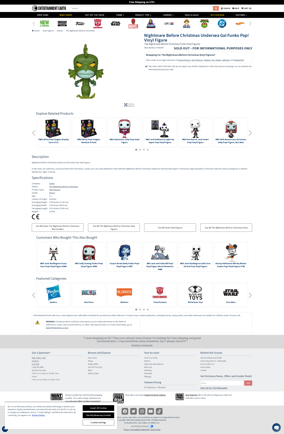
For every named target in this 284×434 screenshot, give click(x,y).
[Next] (250, 23)
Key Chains (216, 60)
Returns (147, 361)
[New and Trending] (44, 23)
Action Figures (184, 60)
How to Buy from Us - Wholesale (213, 361)
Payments (148, 373)
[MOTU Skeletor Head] (151, 23)
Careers (203, 370)
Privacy (127, 429)
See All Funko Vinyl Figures (170, 227)
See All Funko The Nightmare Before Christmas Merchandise (57, 228)
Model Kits (239, 60)
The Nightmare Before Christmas (63, 186)
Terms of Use (155, 429)
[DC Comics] (222, 23)
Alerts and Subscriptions (153, 364)
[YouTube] (150, 411)
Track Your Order (151, 358)
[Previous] (33, 23)
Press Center (205, 367)
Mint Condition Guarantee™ (90, 401)
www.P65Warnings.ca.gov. (57, 327)
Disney (52, 192)
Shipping (147, 376)
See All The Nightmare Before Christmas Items (226, 227)
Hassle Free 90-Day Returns (155, 395)
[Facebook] (125, 411)
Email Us (35, 361)
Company (167, 15)
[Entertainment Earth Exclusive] (62, 23)
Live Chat (35, 364)
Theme (119, 15)
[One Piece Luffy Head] (186, 23)
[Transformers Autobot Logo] (98, 23)
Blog (90, 370)
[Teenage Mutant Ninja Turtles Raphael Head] (204, 23)
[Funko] (80, 23)
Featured (240, 15)
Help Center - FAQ (39, 358)
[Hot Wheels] (240, 23)
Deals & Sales (192, 15)
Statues (207, 60)
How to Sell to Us (207, 364)
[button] (276, 427)
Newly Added (65, 15)
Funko (52, 183)
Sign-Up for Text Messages (213, 387)
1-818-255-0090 (37, 367)
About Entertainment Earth (211, 358)
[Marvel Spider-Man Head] (133, 23)
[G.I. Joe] (169, 23)
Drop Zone (92, 358)
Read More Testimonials (142, 345)
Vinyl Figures (197, 60)
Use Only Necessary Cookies (98, 415)
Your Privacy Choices (139, 426)
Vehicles (226, 60)
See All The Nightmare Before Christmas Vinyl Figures (114, 228)
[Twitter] (133, 411)
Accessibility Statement (140, 429)
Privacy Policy (38, 415)
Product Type (142, 15)
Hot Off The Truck (94, 15)
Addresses (148, 370)
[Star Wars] (115, 23)
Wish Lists (148, 367)
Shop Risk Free (191, 395)
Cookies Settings (98, 422)
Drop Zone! (42, 15)
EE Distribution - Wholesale (155, 387)
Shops (90, 361)
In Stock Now (217, 15)
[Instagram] (142, 411)
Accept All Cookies (98, 408)
